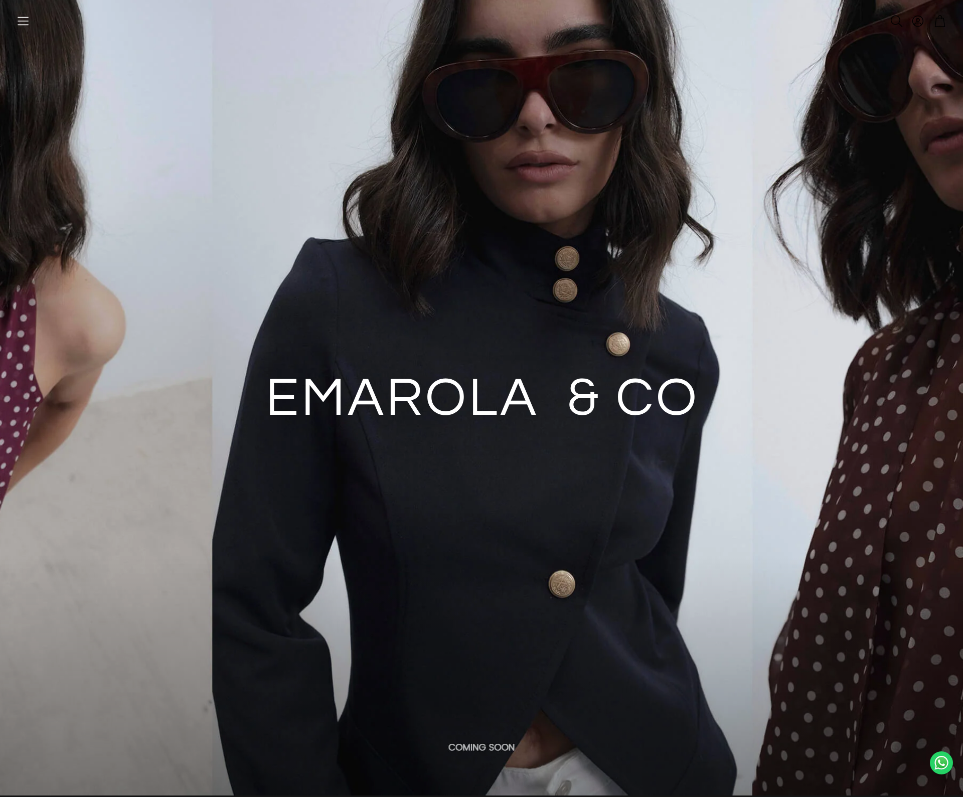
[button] (23, 21)
